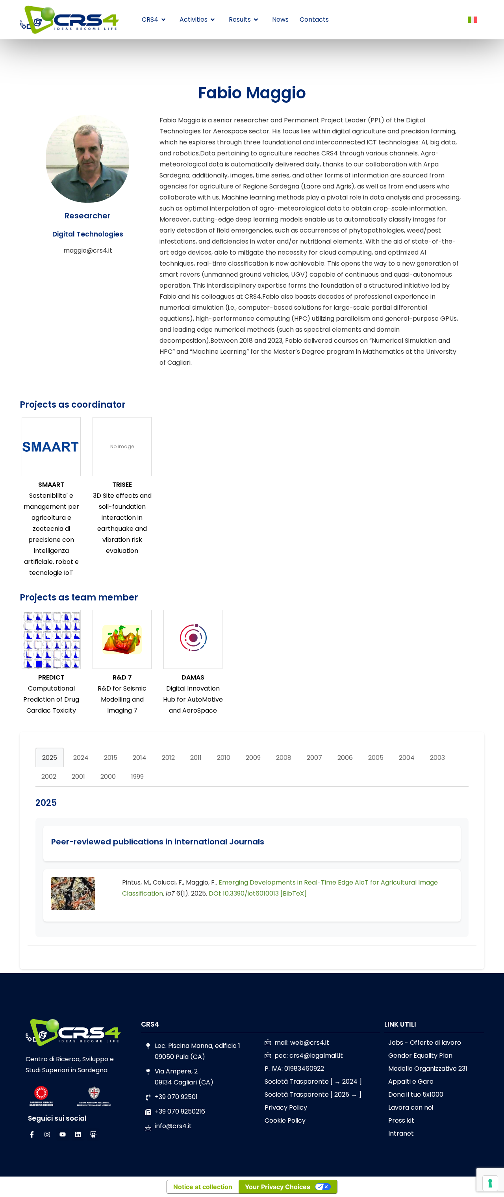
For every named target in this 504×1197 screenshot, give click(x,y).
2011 (196, 757)
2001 (78, 776)
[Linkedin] (78, 1134)
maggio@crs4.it (87, 250)
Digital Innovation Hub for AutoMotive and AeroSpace (193, 699)
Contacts (314, 19)
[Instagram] (47, 1134)
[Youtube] (62, 1134)
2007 (314, 757)
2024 (81, 757)
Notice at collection (202, 1187)
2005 (376, 757)
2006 (345, 757)
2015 (110, 757)
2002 (48, 776)
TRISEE (122, 484)
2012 (168, 757)
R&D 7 (122, 677)
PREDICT (51, 677)
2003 (437, 757)
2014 (139, 757)
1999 (137, 776)
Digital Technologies (87, 234)
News (280, 19)
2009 (253, 757)
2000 (108, 776)
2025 (49, 757)
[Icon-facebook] (32, 1134)
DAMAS (193, 677)
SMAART (51, 484)
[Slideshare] (93, 1134)
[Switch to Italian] (472, 20)
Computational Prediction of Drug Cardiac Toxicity (51, 699)
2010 (223, 757)
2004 (407, 757)
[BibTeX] (293, 893)
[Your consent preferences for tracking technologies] (490, 1183)
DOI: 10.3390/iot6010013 (244, 893)
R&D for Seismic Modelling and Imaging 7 (122, 699)
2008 (283, 757)
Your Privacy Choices (277, 1187)
